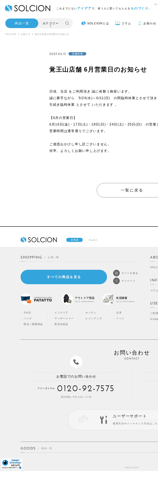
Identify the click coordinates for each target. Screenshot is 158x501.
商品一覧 (22, 23)
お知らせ (25, 34)
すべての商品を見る (64, 277)
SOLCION (10, 34)
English (93, 239)
